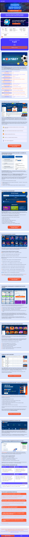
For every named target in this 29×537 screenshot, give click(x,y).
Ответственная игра (18, 529)
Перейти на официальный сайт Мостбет (14, 146)
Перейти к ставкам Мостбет (14, 375)
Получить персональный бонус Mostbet (14, 279)
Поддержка (9, 529)
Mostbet (9, 531)
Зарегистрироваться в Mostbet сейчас (14, 227)
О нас (15, 529)
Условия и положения (21, 530)
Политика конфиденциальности (13, 530)
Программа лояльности (4, 529)
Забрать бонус (14, 47)
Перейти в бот (16, 23)
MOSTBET (3, 1)
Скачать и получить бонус (14, 413)
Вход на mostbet (14, 10)
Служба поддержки (4, 452)
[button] (27, 531)
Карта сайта (12, 529)
